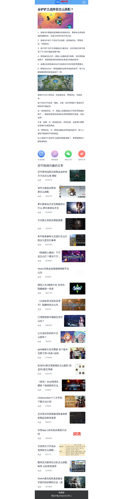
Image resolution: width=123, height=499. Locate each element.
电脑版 (61, 492)
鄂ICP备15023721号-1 (61, 496)
